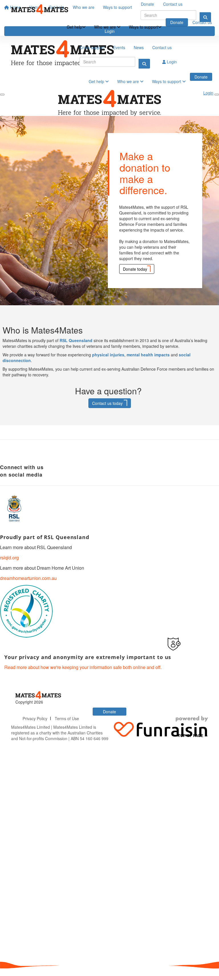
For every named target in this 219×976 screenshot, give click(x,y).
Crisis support (92, 47)
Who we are (105, 27)
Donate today (135, 269)
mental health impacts (148, 355)
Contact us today (108, 403)
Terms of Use (67, 718)
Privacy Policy (35, 718)
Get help (74, 27)
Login (171, 62)
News (139, 47)
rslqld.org (9, 557)
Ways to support (143, 27)
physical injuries (108, 355)
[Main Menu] (2, 94)
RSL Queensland (76, 340)
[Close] (216, 94)
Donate (176, 22)
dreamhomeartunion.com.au (28, 578)
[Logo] (39, 9)
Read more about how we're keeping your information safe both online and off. (83, 667)
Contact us (202, 22)
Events (119, 47)
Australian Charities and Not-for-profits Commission (57, 735)
